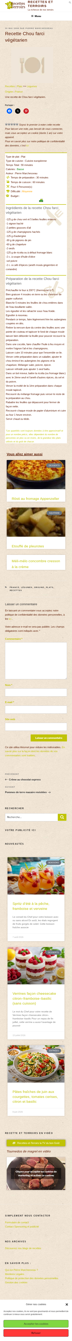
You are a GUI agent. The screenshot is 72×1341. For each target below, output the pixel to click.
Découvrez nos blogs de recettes (23, 1248)
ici (27, 145)
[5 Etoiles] (17, 124)
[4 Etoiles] (14, 124)
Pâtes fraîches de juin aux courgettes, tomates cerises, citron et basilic (35, 1096)
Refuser (36, 1332)
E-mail (9, 702)
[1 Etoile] (6, 124)
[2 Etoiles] (9, 124)
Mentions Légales (14, 1274)
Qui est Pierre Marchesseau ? (21, 1269)
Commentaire (13, 638)
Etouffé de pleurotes (28, 546)
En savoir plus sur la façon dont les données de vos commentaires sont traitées (35, 751)
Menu (38, 16)
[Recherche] (62, 817)
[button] (66, 1304)
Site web (10, 719)
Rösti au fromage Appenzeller (35, 499)
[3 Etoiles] (11, 124)
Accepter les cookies (36, 1323)
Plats (19, 86)
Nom (8, 685)
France (19, 91)
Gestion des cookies (16, 1282)
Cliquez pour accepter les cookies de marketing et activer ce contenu (36, 1173)
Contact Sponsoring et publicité (22, 1226)
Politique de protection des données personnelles (31, 1278)
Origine (9, 91)
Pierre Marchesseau (39, 28)
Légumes (32, 86)
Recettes (10, 86)
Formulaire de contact (17, 1222)
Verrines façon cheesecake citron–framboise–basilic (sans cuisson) (34, 998)
